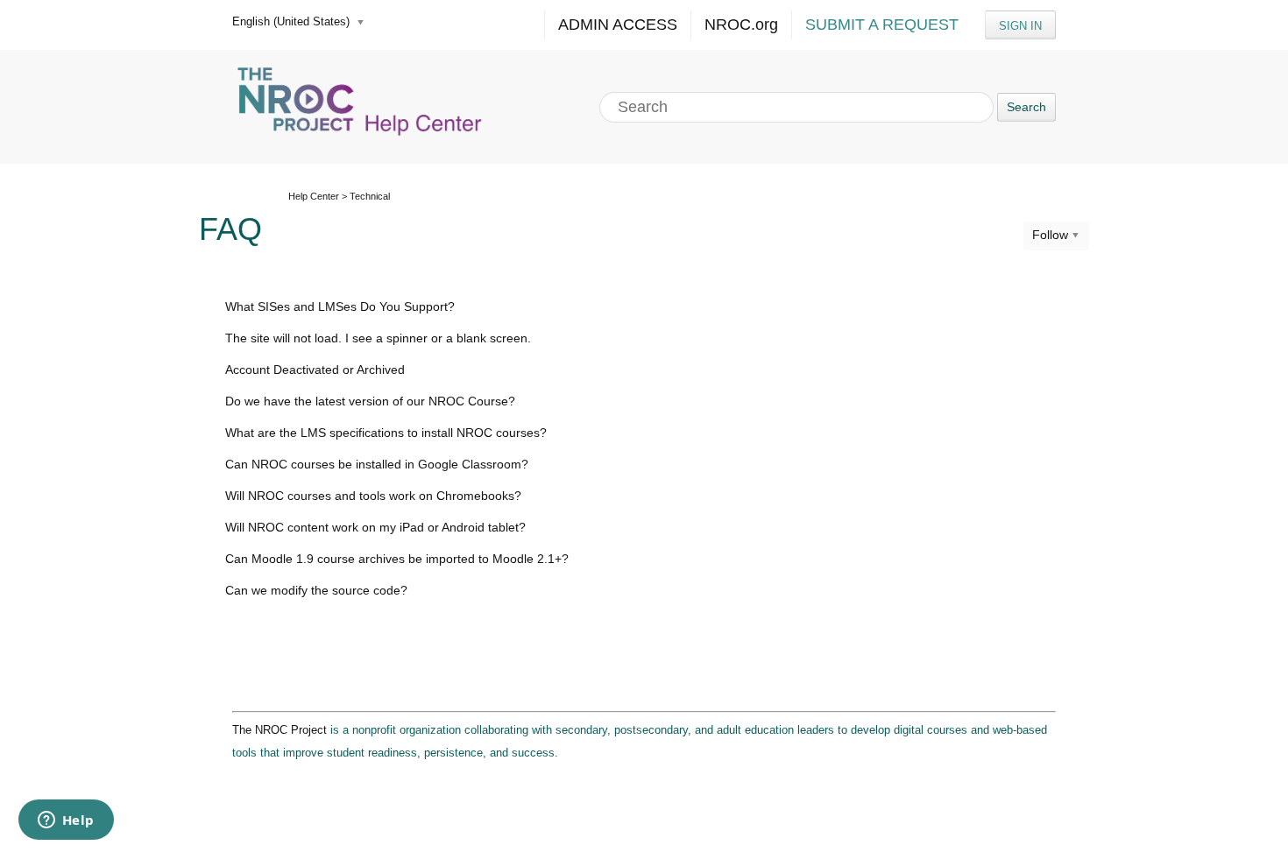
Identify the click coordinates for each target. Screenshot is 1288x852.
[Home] (362, 107)
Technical (370, 196)
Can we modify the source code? (316, 590)
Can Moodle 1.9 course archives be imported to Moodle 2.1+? (397, 559)
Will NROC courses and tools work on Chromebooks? (373, 496)
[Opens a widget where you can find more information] (66, 821)
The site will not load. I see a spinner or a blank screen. (378, 338)
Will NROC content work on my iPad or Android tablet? (375, 527)
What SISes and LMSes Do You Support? (340, 306)
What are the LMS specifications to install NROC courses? (386, 433)
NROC (741, 24)
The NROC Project (279, 729)
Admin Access (617, 24)
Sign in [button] (1020, 25)
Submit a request (882, 24)
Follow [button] (1050, 235)
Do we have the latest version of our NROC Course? (370, 401)
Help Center (313, 196)
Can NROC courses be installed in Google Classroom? (376, 464)
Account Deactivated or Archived (315, 370)
